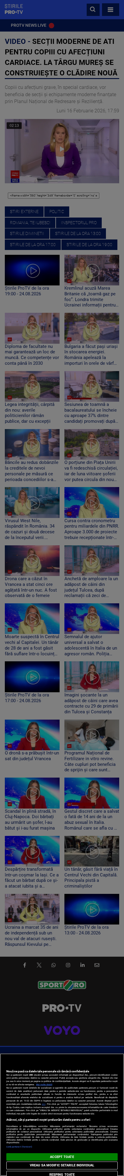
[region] (62, 1114)
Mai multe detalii (44, 1084)
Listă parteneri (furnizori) (19, 1146)
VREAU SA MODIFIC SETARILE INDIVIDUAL (62, 1165)
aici (43, 1104)
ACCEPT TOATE (62, 1157)
